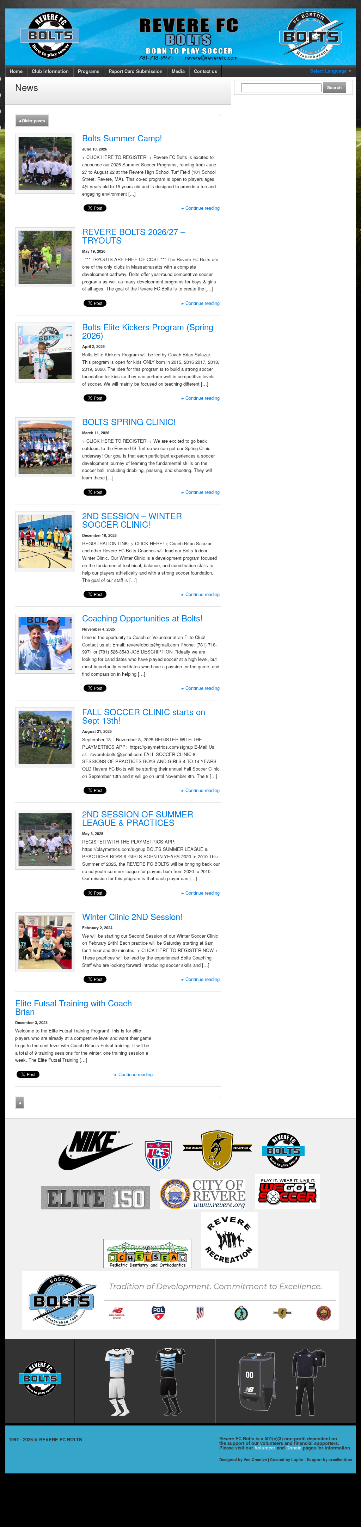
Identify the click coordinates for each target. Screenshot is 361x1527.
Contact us (205, 71)
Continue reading (201, 207)
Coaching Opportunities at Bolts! (142, 618)
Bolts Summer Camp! (122, 137)
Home (16, 71)
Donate (293, 1447)
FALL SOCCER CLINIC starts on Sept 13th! (143, 715)
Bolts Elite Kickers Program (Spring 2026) (147, 330)
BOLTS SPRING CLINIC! (129, 421)
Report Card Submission (136, 71)
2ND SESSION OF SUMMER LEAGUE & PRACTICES (137, 818)
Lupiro (297, 1459)
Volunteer (265, 1447)
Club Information (50, 71)
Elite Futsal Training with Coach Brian (73, 1006)
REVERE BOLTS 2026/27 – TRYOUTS (133, 235)
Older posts (32, 120)
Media (178, 71)
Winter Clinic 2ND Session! (132, 916)
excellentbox (340, 1459)
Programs (88, 71)
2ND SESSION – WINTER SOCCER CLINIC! (132, 519)
